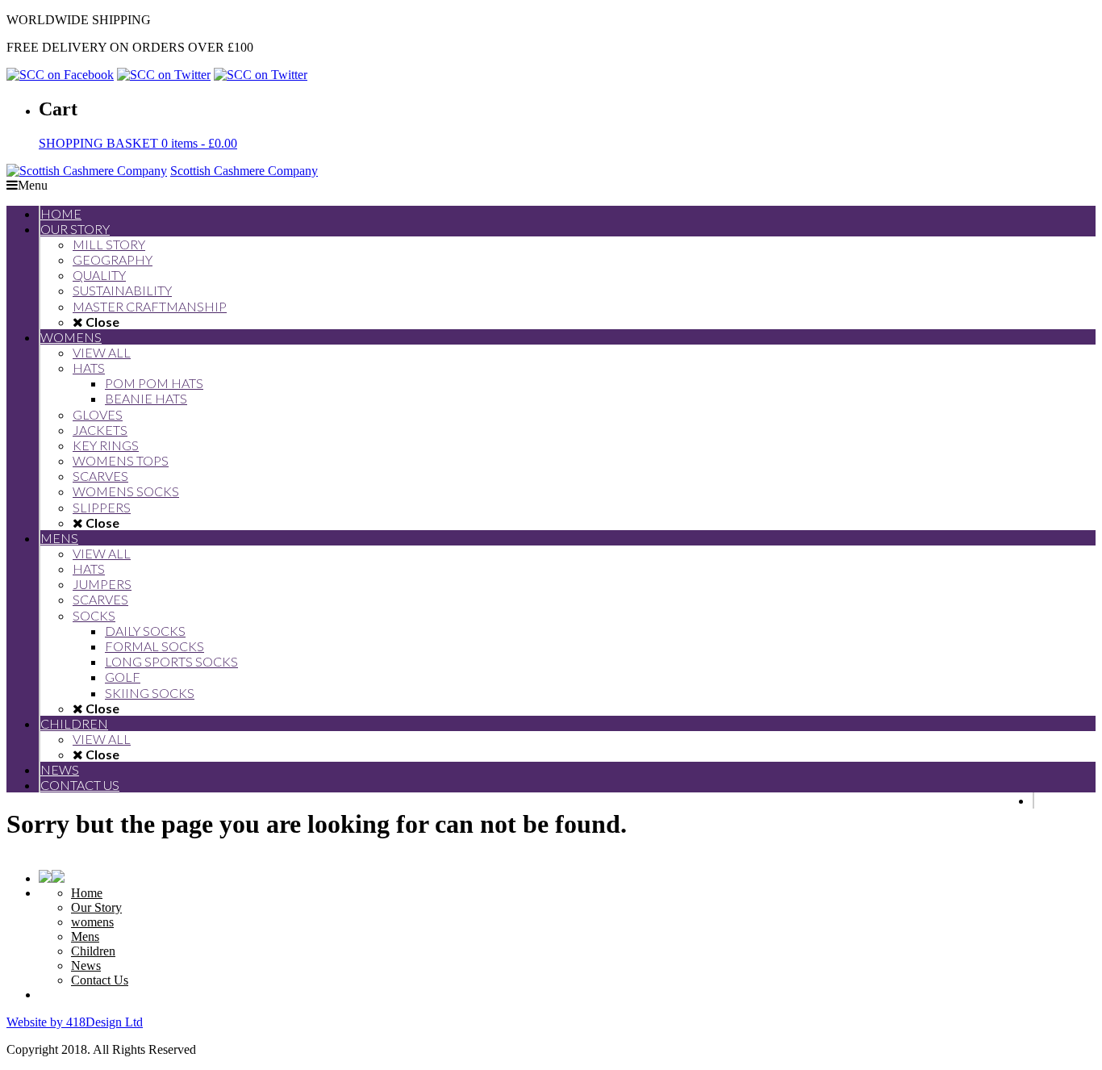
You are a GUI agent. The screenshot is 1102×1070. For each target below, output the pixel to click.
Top (1064, 1032)
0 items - (138, 143)
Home (86, 893)
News (86, 965)
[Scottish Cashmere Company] (86, 171)
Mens (85, 936)
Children (93, 951)
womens (92, 922)
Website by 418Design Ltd (74, 1022)
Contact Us (99, 980)
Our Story (96, 907)
